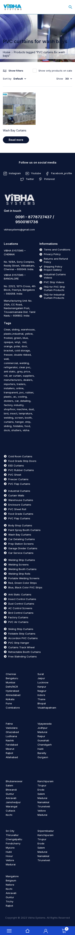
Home (6, 52)
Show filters (15, 70)
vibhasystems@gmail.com (19, 229)
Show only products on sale (55, 70)
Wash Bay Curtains (14, 130)
